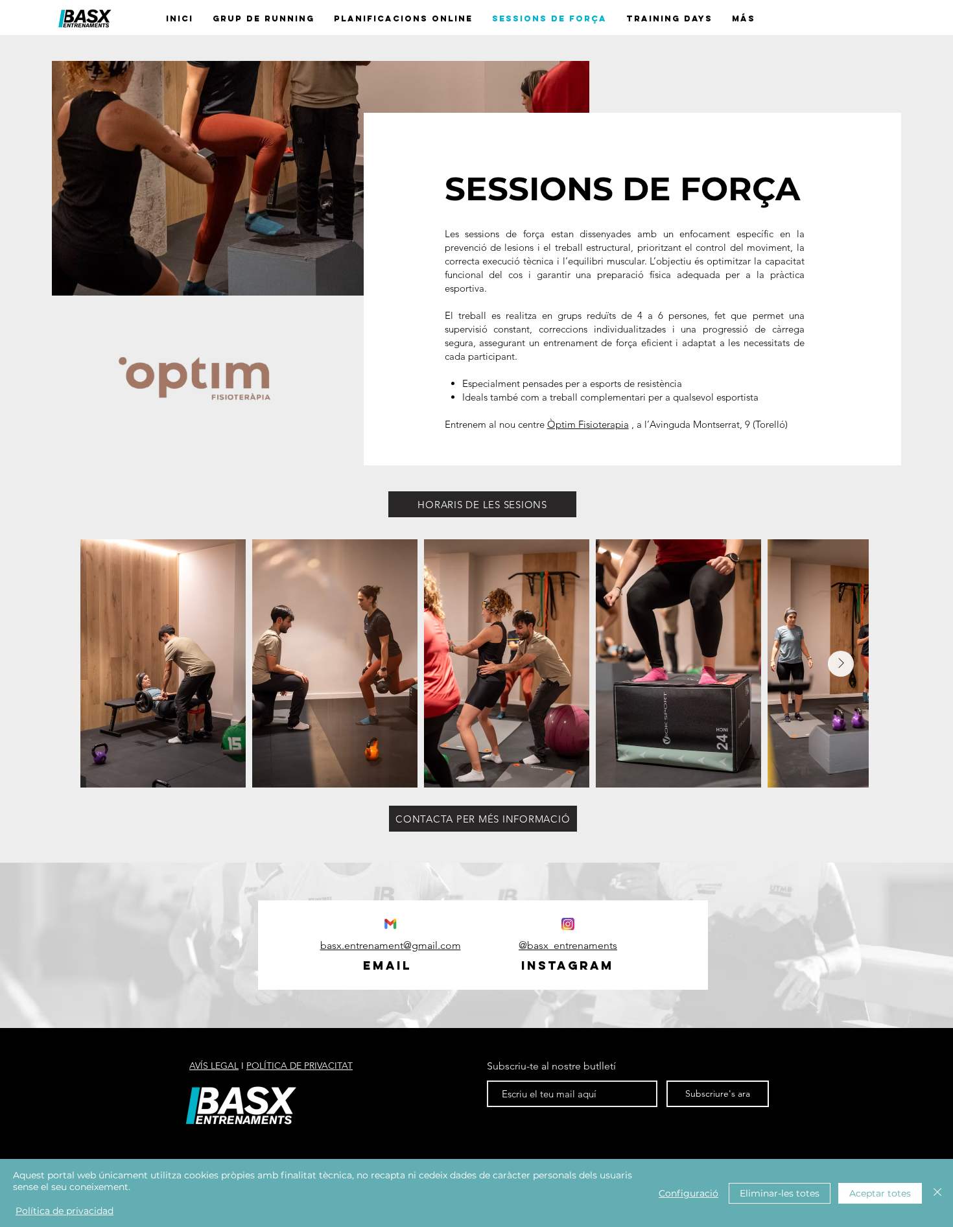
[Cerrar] (937, 1193)
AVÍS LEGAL (214, 1065)
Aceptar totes (880, 1193)
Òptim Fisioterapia (588, 424)
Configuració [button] (688, 1193)
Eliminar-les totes (779, 1193)
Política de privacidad (64, 1211)
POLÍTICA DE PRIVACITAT (299, 1065)
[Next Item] (841, 664)
